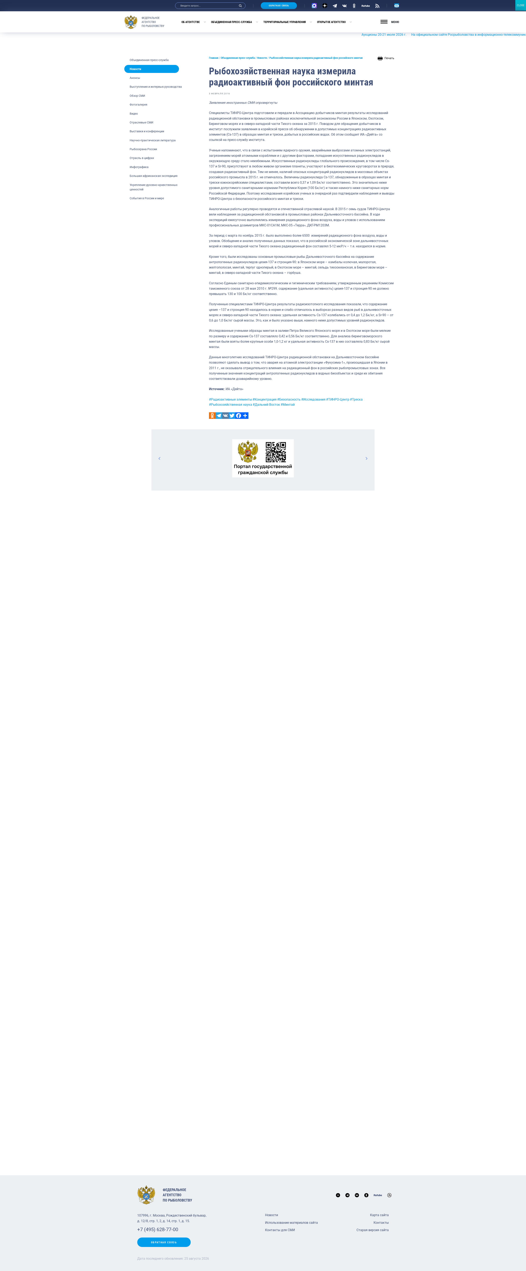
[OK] (354, 5)
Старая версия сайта (372, 1230)
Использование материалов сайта (291, 1223)
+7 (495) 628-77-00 (157, 1229)
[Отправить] (245, 415)
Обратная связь (279, 5)
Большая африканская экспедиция (154, 175)
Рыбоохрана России (143, 149)
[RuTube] (366, 5)
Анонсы (135, 78)
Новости (135, 69)
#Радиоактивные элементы (230, 399)
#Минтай (288, 405)
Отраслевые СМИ (141, 122)
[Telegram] (335, 5)
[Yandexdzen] (324, 5)
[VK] (344, 5)
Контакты (381, 1223)
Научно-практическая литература (153, 140)
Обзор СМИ (137, 95)
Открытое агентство (331, 22)
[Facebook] (238, 415)
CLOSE (520, 5)
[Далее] (366, 458)
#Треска (356, 399)
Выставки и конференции (147, 131)
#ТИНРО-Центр (337, 399)
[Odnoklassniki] (212, 415)
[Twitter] (232, 415)
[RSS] (377, 5)
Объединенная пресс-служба (231, 22)
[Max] (314, 5)
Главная (213, 57)
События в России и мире (147, 198)
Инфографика (139, 167)
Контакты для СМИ (280, 1230)
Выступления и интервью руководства (156, 86)
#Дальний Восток (266, 405)
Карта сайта (379, 1215)
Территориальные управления (284, 22)
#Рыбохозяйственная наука (230, 405)
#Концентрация (265, 399)
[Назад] (160, 458)
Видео (134, 113)
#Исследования (313, 399)
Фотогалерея (138, 104)
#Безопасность (289, 399)
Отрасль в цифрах (142, 158)
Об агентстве (190, 22)
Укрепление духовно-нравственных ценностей (154, 187)
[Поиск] (240, 5)
